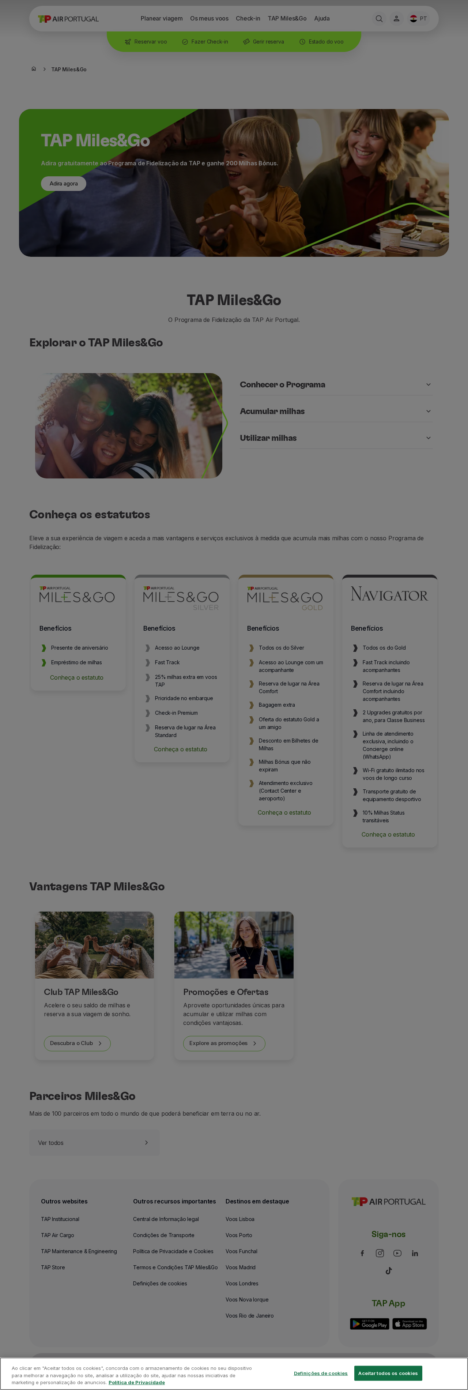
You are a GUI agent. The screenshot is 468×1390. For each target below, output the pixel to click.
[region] (234, 1373)
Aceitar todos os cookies (388, 1373)
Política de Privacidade (137, 1382)
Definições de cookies (321, 1373)
